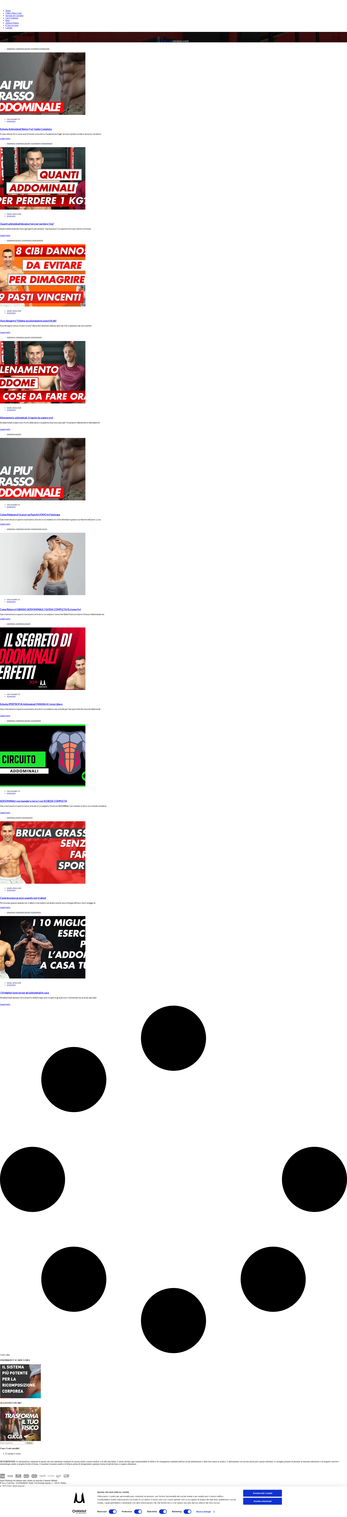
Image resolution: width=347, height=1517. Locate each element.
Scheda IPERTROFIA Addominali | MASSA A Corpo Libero (31, 704)
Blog (7, 20)
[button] (5, 1355)
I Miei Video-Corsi (13, 13)
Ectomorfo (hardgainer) (40, 49)
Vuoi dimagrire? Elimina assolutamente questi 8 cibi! (28, 320)
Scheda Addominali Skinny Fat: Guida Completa (26, 129)
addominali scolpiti (23, 49)
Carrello (8, 28)
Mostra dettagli (203, 1511)
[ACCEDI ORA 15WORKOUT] (20, 1397)
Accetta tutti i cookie (262, 1493)
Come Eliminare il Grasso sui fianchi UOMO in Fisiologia (30, 514)
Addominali (11, 49)
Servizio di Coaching (14, 15)
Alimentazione (36, 529)
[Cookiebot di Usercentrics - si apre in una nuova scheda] (79, 1512)
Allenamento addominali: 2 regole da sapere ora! (26, 417)
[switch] (138, 1511)
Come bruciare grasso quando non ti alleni (23, 897)
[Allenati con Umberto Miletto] (20, 1440)
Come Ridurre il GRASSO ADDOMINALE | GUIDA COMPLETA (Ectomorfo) (40, 609)
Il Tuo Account (11, 25)
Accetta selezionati (263, 1501)
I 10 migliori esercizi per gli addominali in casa (24, 992)
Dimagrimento (46, 143)
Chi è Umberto (11, 18)
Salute (44, 529)
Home (8, 11)
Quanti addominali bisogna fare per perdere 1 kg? (27, 223)
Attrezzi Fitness (12, 23)
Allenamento (36, 143)
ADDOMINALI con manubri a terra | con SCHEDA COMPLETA (33, 801)
